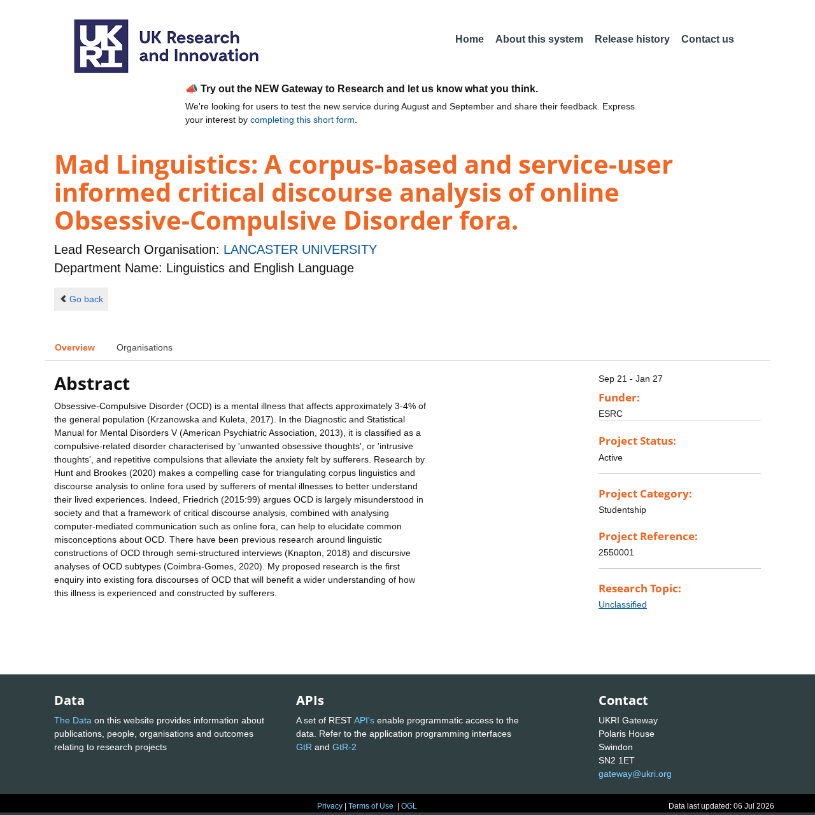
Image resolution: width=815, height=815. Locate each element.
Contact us (707, 39)
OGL (409, 806)
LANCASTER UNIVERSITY (300, 249)
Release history (632, 39)
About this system (539, 39)
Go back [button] (86, 299)
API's (364, 720)
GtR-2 (344, 747)
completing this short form (302, 120)
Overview (75, 347)
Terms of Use (370, 806)
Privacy (330, 806)
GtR (304, 747)
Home (469, 39)
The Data (73, 720)
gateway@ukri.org (635, 774)
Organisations (145, 347)
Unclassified (623, 604)
